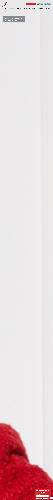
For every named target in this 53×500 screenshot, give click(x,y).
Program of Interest (39, 494)
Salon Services (27, 8)
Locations (34, 8)
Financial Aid (19, 8)
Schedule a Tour (31, 4)
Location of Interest (39, 497)
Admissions (11, 8)
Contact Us (48, 8)
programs (4, 8)
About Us (41, 8)
